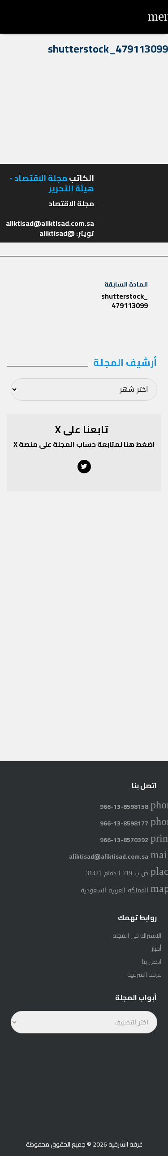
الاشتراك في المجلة (136, 935)
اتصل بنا (151, 961)
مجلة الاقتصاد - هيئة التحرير (51, 183)
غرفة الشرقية (144, 974)
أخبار (156, 948)
